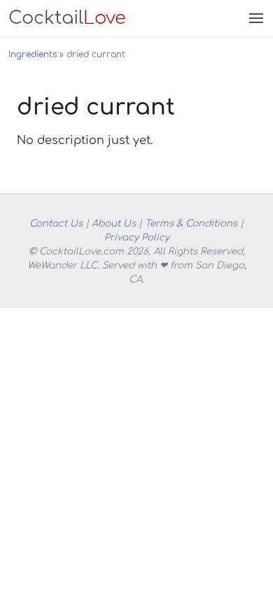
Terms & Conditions (191, 223)
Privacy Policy (136, 237)
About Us (114, 223)
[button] (255, 18)
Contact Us (56, 223)
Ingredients (32, 54)
